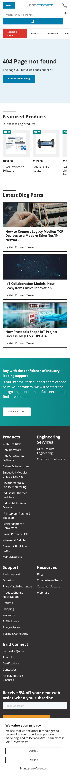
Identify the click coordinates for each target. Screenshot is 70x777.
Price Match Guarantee (17, 586)
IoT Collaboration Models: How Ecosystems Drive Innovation (30, 285)
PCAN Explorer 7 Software (13, 168)
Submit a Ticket (16, 411)
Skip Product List (14, 109)
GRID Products (12, 444)
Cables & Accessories (16, 466)
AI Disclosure (11, 621)
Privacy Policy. (19, 741)
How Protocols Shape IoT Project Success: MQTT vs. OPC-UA (31, 333)
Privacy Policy (11, 627)
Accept (33, 751)
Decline (33, 760)
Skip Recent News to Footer (18, 203)
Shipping (8, 609)
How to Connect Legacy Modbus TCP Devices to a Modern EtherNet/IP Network (34, 235)
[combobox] (33, 14)
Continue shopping (19, 78)
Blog (40, 574)
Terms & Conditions (15, 634)
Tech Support (11, 574)
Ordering (8, 580)
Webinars (43, 592)
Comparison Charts (49, 580)
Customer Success (48, 586)
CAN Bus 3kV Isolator (41, 168)
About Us (9, 657)
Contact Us (10, 669)
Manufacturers (12, 557)
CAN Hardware (12, 450)
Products (35, 33)
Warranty (9, 615)
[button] (65, 14)
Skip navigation (10, 3)
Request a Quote (11, 33)
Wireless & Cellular (15, 540)
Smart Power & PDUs (16, 534)
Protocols (52, 33)
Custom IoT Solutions (51, 459)
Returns (8, 603)
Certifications (11, 663)
